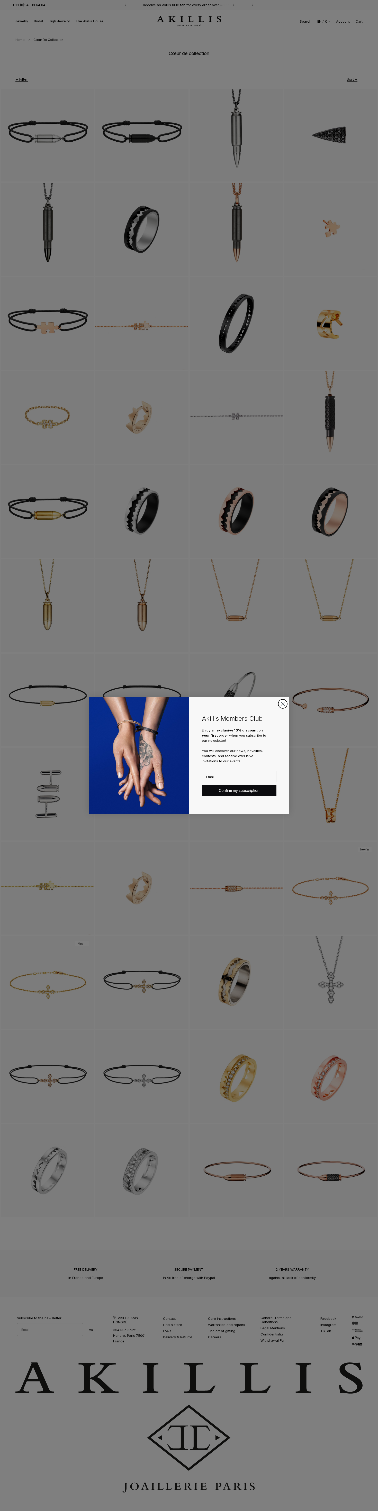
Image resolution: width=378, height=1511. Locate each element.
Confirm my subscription (239, 790)
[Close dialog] (282, 703)
